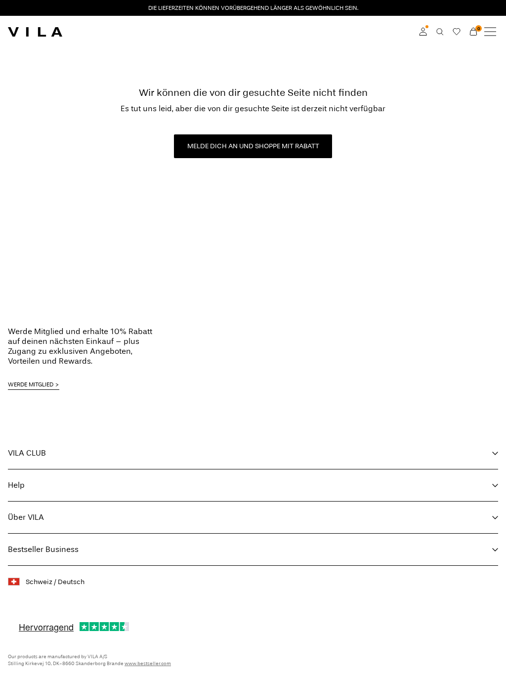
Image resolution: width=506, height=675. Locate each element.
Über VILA (26, 517)
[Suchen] (440, 32)
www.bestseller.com (148, 664)
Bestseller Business (43, 549)
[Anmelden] (423, 32)
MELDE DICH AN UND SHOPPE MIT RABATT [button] (253, 146)
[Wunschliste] (456, 32)
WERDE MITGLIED (30, 384)
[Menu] (490, 32)
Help (16, 485)
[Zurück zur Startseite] (35, 31)
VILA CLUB (27, 453)
